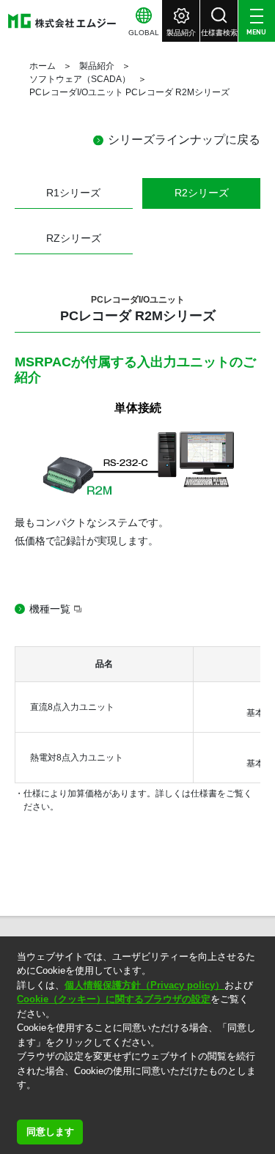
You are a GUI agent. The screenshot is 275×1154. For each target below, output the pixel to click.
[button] (19, 1104)
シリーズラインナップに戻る (184, 139)
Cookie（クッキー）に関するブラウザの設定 (113, 999)
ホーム (42, 66)
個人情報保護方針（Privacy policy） (144, 985)
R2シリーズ (202, 193)
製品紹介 (96, 66)
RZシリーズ (73, 238)
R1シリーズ (73, 193)
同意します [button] (50, 1131)
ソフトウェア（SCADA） (80, 79)
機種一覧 (49, 609)
